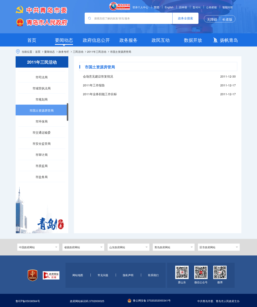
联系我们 (153, 275)
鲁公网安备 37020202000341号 (152, 300)
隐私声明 (128, 275)
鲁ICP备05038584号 (28, 301)
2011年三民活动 (96, 51)
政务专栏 (64, 51)
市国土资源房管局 (120, 51)
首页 (37, 51)
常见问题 (103, 275)
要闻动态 (49, 51)
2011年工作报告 (94, 85)
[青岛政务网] (119, 6)
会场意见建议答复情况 (98, 76)
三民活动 (78, 51)
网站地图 (77, 275)
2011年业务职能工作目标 (100, 94)
